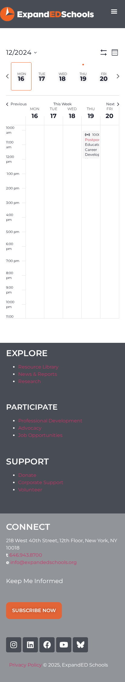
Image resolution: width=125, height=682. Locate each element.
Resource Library (38, 367)
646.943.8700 (25, 555)
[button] (114, 11)
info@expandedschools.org (43, 562)
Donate (27, 475)
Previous (19, 104)
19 (91, 116)
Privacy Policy (26, 665)
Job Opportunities (40, 435)
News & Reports (37, 374)
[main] (62, 185)
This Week (62, 104)
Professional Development (50, 421)
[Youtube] (63, 644)
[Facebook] (47, 644)
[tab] (21, 76)
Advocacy (30, 428)
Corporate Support (40, 482)
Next (110, 104)
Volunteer (30, 490)
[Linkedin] (30, 644)
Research (29, 381)
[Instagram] (13, 644)
